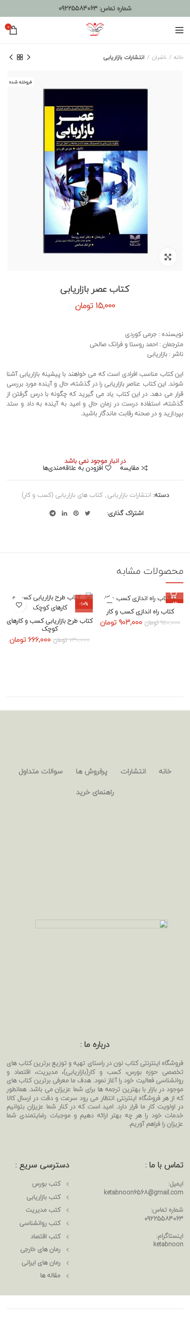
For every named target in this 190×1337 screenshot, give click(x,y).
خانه (178, 57)
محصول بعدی (11, 57)
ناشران (159, 57)
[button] (174, 594)
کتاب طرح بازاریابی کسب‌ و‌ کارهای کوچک (50, 625)
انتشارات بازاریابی (123, 57)
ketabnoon (168, 1244)
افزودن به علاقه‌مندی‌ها (73, 468)
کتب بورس (46, 1183)
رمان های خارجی (40, 1249)
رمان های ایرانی (41, 1262)
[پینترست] (76, 513)
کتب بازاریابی (44, 1196)
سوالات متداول (41, 771)
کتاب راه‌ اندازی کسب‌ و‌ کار (140, 612)
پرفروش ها (91, 771)
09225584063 (78, 8)
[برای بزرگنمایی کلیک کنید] (168, 257)
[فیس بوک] (99, 513)
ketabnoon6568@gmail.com (143, 1192)
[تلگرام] (52, 513)
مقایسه (129, 468)
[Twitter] (88, 513)
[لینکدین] (64, 513)
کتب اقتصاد (45, 1236)
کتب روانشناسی (40, 1222)
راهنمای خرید (95, 792)
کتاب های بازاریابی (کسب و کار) (62, 495)
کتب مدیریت (43, 1209)
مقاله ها (50, 1275)
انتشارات (133, 771)
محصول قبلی (28, 57)
